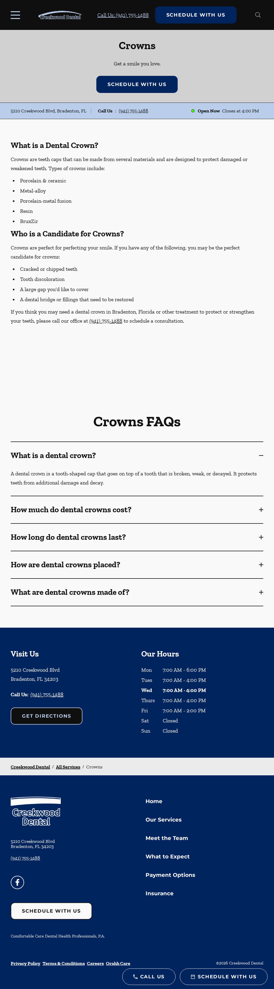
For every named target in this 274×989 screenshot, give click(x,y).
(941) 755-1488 (133, 111)
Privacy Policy (25, 963)
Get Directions (46, 716)
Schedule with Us (195, 15)
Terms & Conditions (64, 963)
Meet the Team (167, 838)
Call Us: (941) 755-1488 (123, 15)
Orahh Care (118, 963)
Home (154, 801)
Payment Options (170, 875)
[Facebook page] (17, 882)
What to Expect (168, 856)
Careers (95, 963)
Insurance (160, 893)
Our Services (164, 819)
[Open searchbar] (258, 15)
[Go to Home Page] (60, 15)
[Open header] (16, 15)
